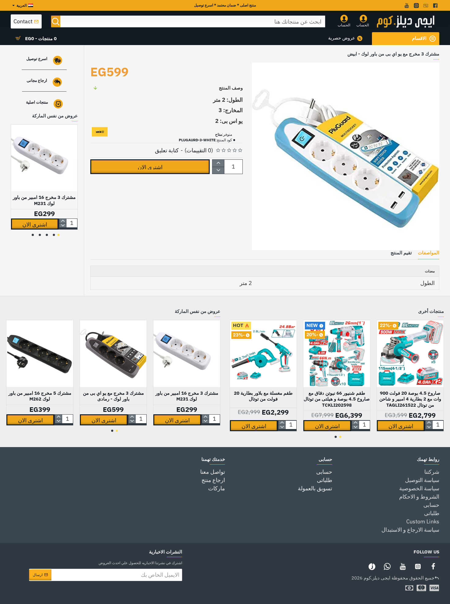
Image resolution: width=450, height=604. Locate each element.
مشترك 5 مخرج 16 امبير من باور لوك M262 (40, 396)
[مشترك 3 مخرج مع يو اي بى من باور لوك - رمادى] (113, 353)
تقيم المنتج (401, 253)
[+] (218, 163)
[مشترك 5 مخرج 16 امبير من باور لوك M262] (39, 353)
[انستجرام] (418, 566)
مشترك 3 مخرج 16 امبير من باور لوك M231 (44, 200)
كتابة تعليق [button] (167, 150)
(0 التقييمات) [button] (199, 150)
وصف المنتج (231, 88)
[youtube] (406, 5)
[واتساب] (387, 566)
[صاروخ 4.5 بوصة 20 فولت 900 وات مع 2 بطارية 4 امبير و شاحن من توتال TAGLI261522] (410, 353)
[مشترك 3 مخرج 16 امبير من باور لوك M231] (44, 158)
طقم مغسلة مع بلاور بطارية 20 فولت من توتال (263, 396)
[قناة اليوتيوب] (402, 566)
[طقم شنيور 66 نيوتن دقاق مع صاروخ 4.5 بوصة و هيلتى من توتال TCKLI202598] (336, 353)
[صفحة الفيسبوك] (433, 566)
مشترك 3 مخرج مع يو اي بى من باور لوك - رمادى (113, 396)
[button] (150, 166)
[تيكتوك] (372, 566)
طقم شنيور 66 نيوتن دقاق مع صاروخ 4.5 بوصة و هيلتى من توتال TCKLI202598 (337, 399)
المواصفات (428, 253)
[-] (218, 170)
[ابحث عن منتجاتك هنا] (55, 21)
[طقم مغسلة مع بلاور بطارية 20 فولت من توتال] (263, 353)
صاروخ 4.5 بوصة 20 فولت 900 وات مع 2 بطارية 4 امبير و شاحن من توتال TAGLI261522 (410, 399)
